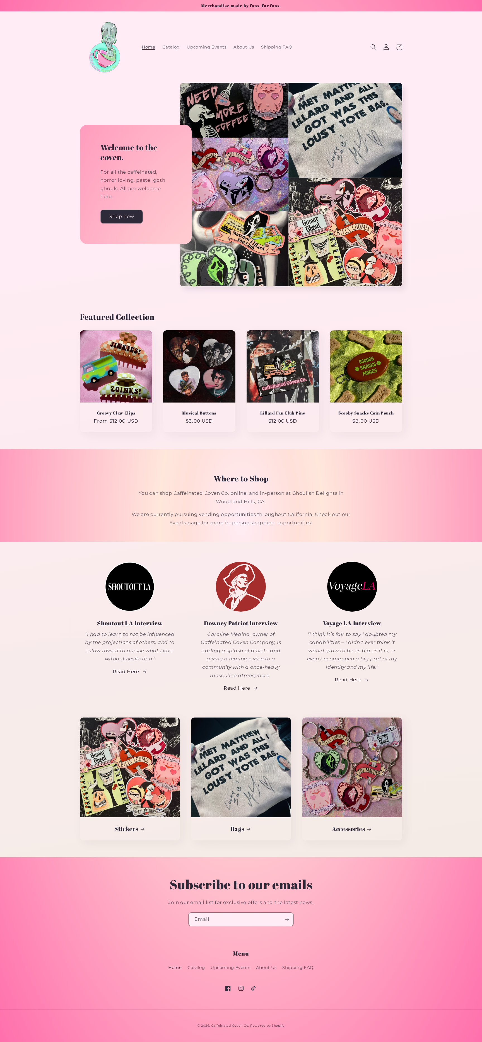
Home (175, 967)
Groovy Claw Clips (116, 413)
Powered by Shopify (267, 1026)
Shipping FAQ (298, 967)
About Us (266, 967)
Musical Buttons (199, 413)
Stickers (126, 828)
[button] (373, 47)
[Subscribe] (287, 919)
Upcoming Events (230, 967)
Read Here (126, 671)
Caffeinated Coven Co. (230, 1026)
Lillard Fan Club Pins (282, 413)
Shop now (121, 216)
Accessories (348, 828)
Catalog (196, 967)
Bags (237, 828)
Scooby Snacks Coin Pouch (366, 413)
